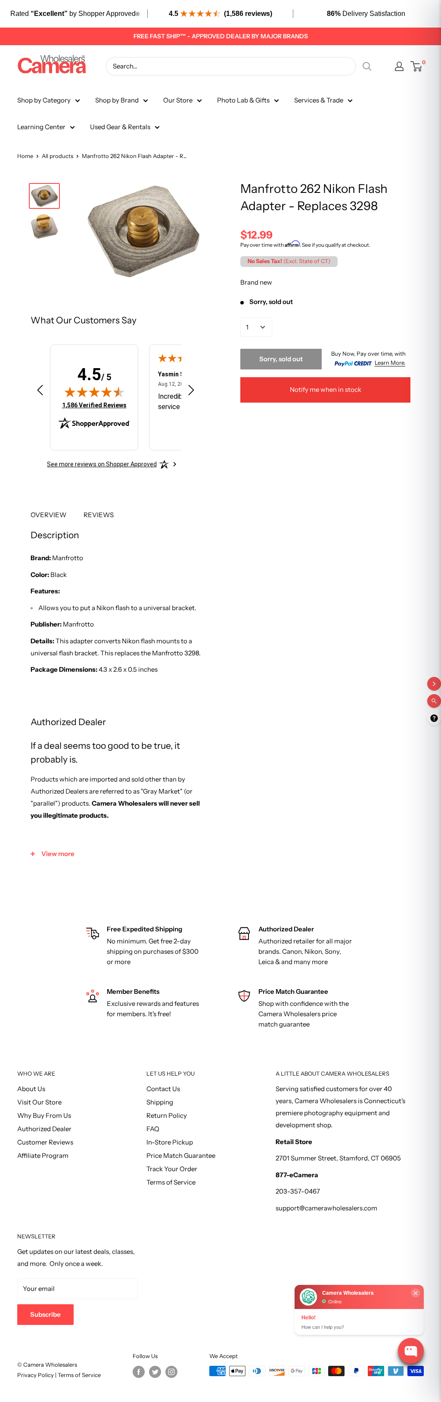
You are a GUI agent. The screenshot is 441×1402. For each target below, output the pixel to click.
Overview (48, 515)
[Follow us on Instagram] (171, 1372)
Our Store (178, 100)
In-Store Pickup (169, 1142)
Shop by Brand (117, 100)
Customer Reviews (45, 1142)
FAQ (152, 1129)
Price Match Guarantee (180, 1155)
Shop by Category (44, 100)
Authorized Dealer (44, 1129)
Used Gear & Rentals (120, 127)
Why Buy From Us (44, 1115)
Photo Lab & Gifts (243, 100)
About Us (31, 1089)
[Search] (367, 66)
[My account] (399, 66)
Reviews (99, 515)
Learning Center (41, 127)
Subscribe (45, 1314)
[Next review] (191, 391)
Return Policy (166, 1115)
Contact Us (163, 1089)
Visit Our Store (39, 1102)
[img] (94, 391)
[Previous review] (40, 391)
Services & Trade (318, 100)
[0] (416, 66)
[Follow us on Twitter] (155, 1372)
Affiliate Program (42, 1155)
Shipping (159, 1102)
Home (25, 155)
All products (57, 155)
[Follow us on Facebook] (139, 1372)
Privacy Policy (36, 1374)
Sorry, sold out (281, 359)
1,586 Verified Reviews (94, 405)
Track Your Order (171, 1169)
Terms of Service (171, 1182)
